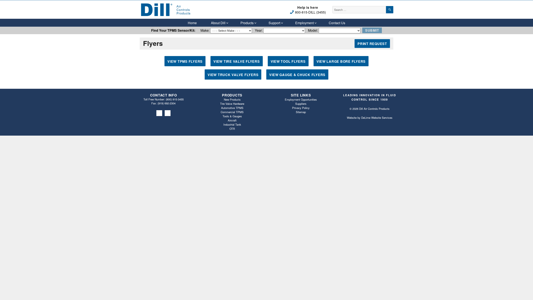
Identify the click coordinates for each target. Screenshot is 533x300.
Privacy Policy (301, 108)
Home (192, 22)
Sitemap (301, 112)
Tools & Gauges (232, 116)
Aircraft (232, 120)
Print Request (372, 43)
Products (247, 22)
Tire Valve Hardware (232, 104)
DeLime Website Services (376, 118)
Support (274, 22)
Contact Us (337, 22)
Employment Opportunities (301, 99)
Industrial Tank (232, 124)
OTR (232, 129)
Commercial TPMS (232, 112)
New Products (232, 99)
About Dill (218, 22)
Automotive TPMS (232, 108)
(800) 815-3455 (175, 99)
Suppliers (300, 104)
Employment (304, 22)
